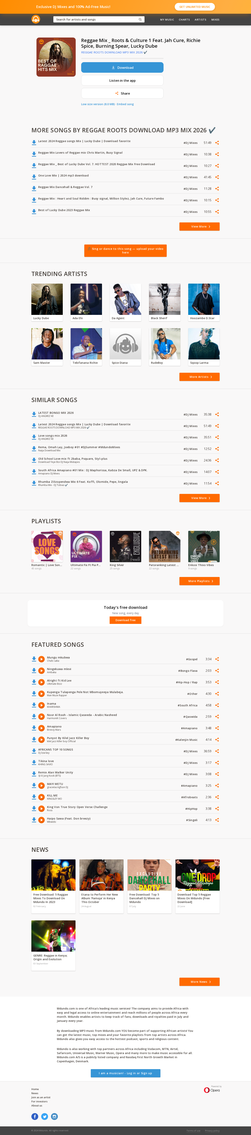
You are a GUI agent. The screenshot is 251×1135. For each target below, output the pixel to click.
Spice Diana (120, 363)
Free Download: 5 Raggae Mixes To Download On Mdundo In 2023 (50, 898)
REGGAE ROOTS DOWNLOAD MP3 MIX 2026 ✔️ (114, 52)
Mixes (215, 19)
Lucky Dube (41, 318)
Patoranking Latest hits (164, 565)
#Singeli (192, 820)
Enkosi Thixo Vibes (201, 565)
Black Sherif (159, 318)
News (34, 1093)
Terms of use (193, 1130)
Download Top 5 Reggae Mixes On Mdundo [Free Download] (194, 898)
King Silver (117, 565)
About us (36, 1105)
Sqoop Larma (199, 363)
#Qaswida (190, 716)
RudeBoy (157, 363)
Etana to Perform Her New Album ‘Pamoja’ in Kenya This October (99, 898)
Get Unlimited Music (194, 7)
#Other (192, 694)
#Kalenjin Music (186, 740)
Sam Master (41, 363)
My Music (167, 19)
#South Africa (188, 705)
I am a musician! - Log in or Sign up (125, 1073)
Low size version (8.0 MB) (98, 104)
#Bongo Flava (188, 671)
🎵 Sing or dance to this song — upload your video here (125, 250)
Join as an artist (40, 1097)
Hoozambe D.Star (202, 318)
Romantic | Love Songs (47, 565)
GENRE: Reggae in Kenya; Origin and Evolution (50, 957)
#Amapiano (189, 728)
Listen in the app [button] (122, 80)
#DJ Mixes (191, 143)
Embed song (125, 104)
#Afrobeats (189, 797)
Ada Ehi (78, 318)
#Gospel (192, 659)
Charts (184, 19)
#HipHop (191, 809)
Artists (200, 19)
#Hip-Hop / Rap (187, 682)
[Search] (140, 19)
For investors (39, 1101)
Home (35, 1089)
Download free (125, 620)
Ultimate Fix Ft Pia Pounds (86, 565)
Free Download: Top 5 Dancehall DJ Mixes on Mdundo (144, 898)
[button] (122, 93)
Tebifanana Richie (85, 363)
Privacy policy (212, 1130)
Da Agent (118, 318)
